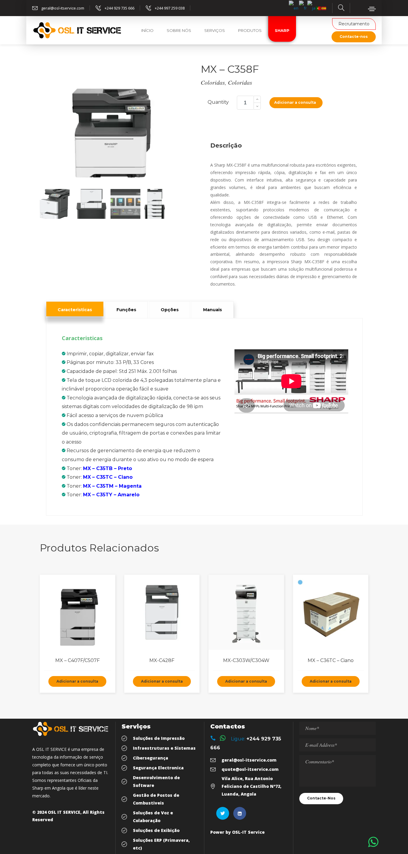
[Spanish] (324, 7)
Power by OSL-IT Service (237, 832)
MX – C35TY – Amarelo (111, 494)
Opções (170, 309)
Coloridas (213, 82)
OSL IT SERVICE (64, 812)
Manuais (212, 309)
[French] (303, 7)
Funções (126, 309)
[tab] (75, 308)
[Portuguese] (318, 7)
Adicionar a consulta (295, 102)
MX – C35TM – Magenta (112, 486)
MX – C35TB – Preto (107, 468)
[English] (294, 7)
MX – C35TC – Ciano (108, 477)
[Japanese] (311, 7)
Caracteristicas (75, 309)
